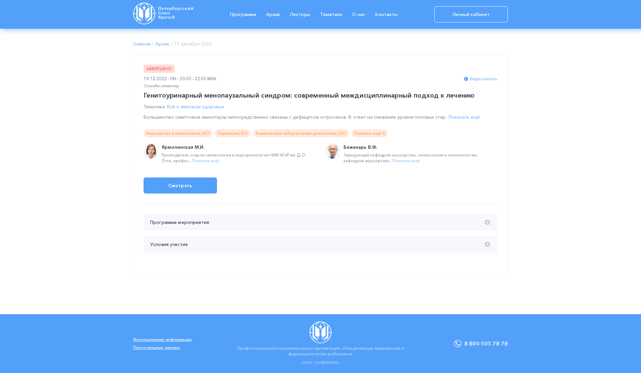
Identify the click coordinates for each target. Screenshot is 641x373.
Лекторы (300, 14)
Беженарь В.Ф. (360, 147)
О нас (358, 14)
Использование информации (162, 339)
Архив (273, 14)
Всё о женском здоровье (195, 107)
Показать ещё (464, 117)
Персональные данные (156, 347)
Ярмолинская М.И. (183, 147)
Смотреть (180, 185)
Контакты (386, 14)
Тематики (331, 14)
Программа (243, 14)
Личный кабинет (471, 14)
